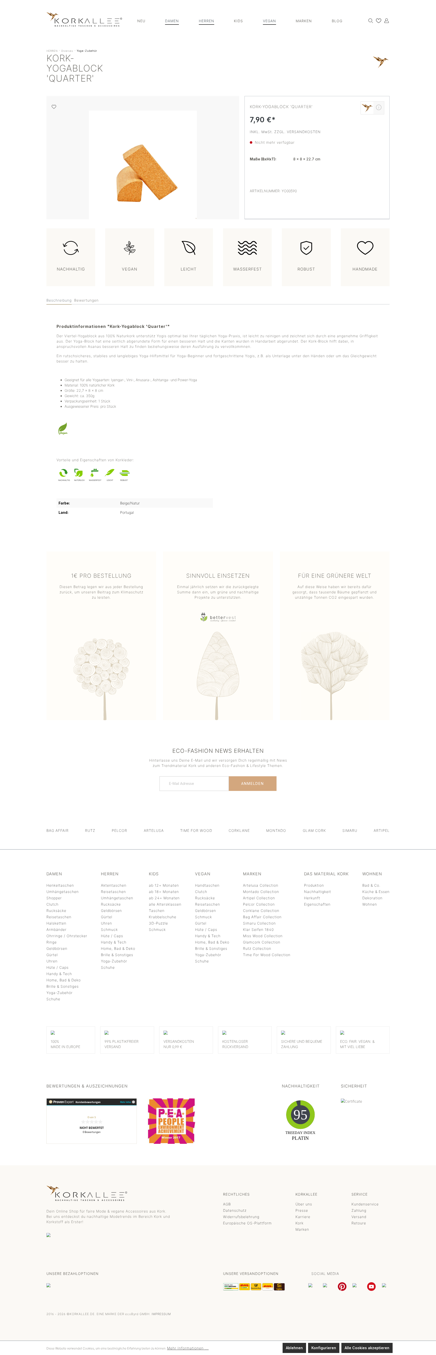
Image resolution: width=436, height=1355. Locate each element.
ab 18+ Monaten (164, 891)
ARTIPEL (382, 830)
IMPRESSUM (161, 1314)
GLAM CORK (314, 830)
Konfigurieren (323, 1348)
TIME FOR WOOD (196, 830)
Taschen (157, 910)
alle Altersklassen (165, 904)
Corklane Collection (261, 910)
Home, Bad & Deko (63, 980)
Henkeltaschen (60, 885)
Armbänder (56, 929)
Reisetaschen (58, 917)
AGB (227, 1204)
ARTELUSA (154, 830)
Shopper (54, 898)
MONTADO (276, 830)
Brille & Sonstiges (62, 986)
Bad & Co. (371, 885)
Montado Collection (261, 891)
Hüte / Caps (57, 967)
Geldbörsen (56, 948)
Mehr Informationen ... (188, 1348)
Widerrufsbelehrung (241, 1217)
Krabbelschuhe (162, 917)
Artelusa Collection (260, 885)
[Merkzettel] (377, 20)
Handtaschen (207, 885)
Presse (301, 1210)
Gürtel (52, 955)
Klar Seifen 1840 (258, 929)
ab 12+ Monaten (164, 885)
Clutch (52, 904)
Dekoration (372, 898)
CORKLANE (239, 830)
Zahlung (358, 1210)
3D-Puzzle (158, 923)
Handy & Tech (59, 974)
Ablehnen (294, 1348)
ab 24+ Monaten (164, 898)
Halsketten (56, 923)
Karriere (302, 1217)
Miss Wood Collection (263, 936)
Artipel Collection (259, 898)
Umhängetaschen (62, 891)
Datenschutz (235, 1210)
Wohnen (369, 904)
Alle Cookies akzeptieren (367, 1348)
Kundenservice (365, 1204)
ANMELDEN (252, 783)
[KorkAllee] (381, 69)
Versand (358, 1217)
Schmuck (109, 929)
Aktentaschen (113, 885)
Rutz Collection (257, 948)
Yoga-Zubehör (59, 992)
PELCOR (119, 830)
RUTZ (90, 830)
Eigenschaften (317, 904)
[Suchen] (369, 20)
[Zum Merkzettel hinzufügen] (53, 106)
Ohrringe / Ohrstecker (66, 936)
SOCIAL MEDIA (325, 1273)
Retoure (358, 1223)
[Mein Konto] (385, 20)
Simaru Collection (259, 923)
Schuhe (53, 999)
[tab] (59, 300)
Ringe (51, 942)
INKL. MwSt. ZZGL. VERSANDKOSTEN (285, 132)
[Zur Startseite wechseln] (84, 19)
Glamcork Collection (261, 942)
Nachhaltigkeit (317, 891)
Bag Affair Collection (262, 917)
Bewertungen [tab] (86, 300)
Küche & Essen (376, 891)
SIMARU (349, 830)
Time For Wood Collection (266, 955)
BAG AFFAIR (57, 830)
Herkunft (312, 898)
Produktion (314, 885)
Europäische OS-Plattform (247, 1223)
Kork (299, 1223)
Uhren (52, 961)
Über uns (303, 1204)
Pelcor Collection (259, 904)
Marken (302, 1229)
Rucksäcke (56, 910)
